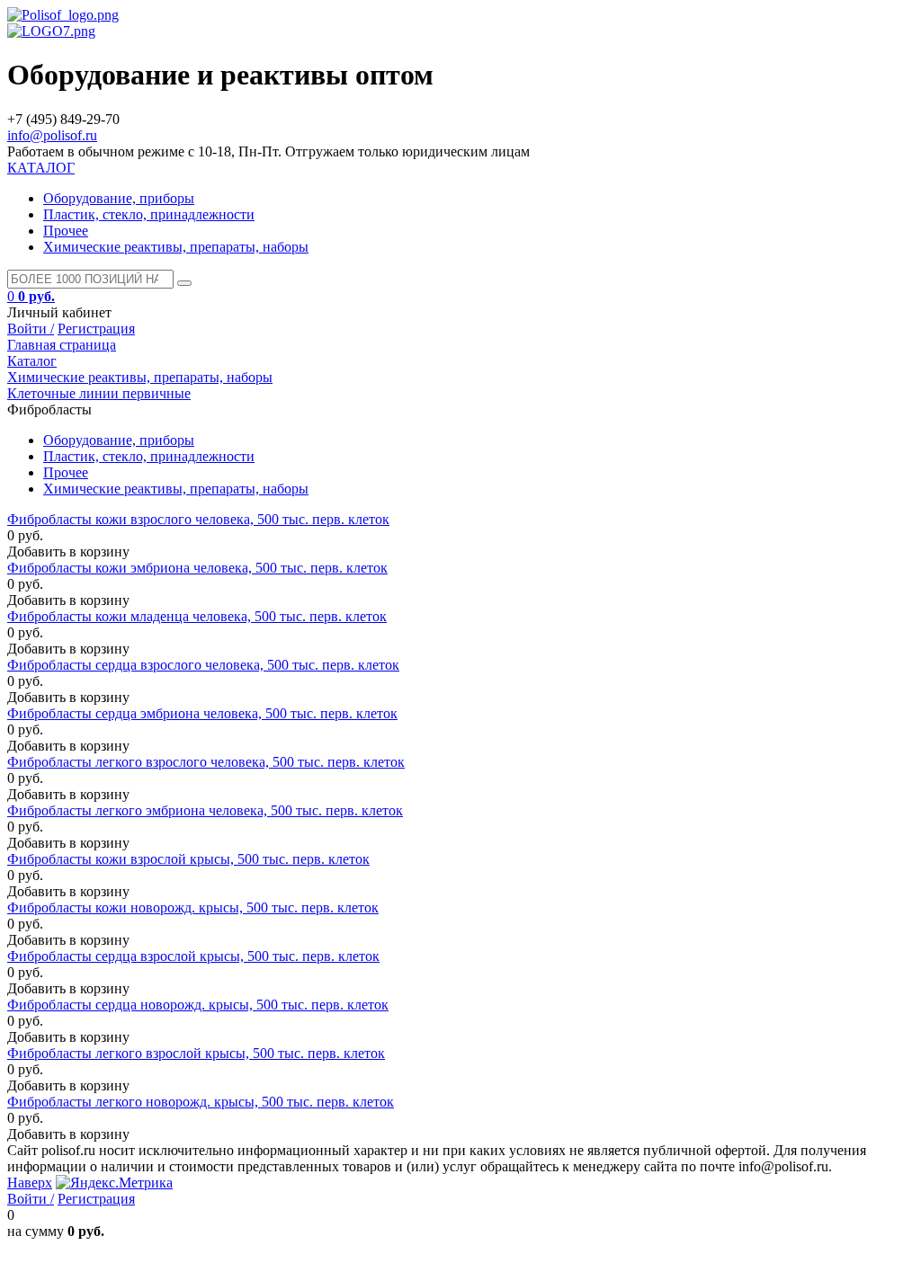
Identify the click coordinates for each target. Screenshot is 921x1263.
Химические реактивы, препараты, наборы (175, 246)
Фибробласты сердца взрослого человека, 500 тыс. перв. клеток (203, 664)
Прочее (65, 230)
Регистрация (96, 328)
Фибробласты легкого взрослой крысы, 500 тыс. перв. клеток (196, 1053)
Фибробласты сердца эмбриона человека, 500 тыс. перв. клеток (202, 713)
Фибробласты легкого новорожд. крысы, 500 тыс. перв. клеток (200, 1101)
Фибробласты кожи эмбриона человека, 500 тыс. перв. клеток (197, 567)
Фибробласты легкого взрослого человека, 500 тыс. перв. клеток (206, 761)
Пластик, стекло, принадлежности (149, 214)
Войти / (30, 328)
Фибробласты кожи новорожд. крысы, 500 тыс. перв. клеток (193, 907)
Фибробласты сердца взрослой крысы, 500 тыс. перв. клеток (193, 956)
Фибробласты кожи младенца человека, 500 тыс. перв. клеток (197, 616)
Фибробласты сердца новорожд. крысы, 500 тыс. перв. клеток (198, 1004)
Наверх (29, 1182)
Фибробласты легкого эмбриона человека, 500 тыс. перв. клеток (205, 810)
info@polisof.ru (52, 135)
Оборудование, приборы (118, 198)
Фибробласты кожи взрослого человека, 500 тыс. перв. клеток (198, 519)
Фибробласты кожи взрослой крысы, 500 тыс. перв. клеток (188, 859)
